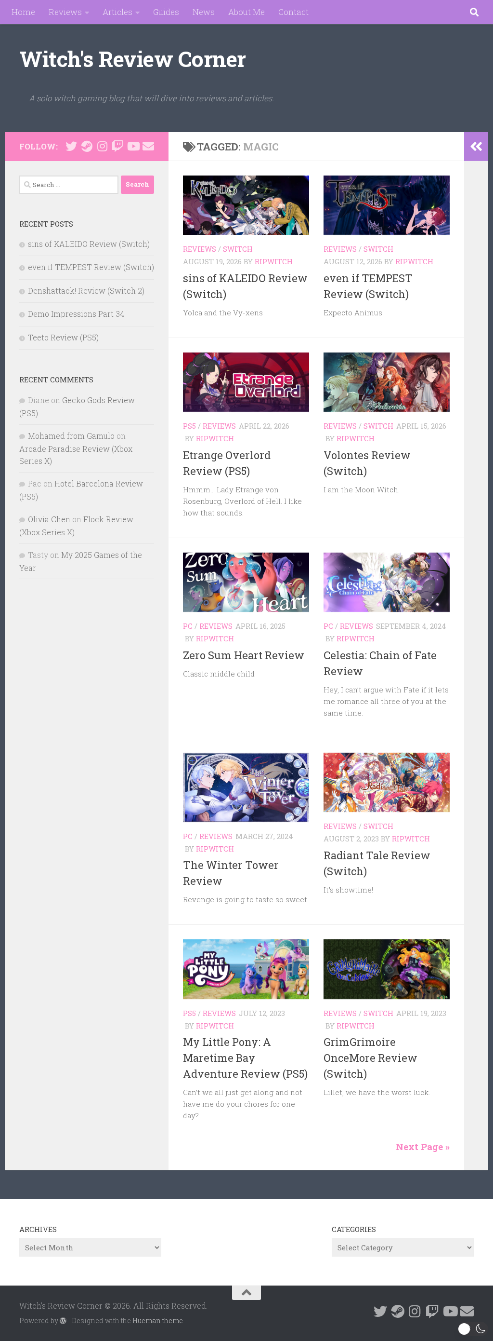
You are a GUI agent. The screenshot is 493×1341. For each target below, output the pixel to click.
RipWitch (274, 261)
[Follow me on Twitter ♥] (71, 146)
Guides (166, 11)
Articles (117, 11)
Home (23, 11)
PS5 (189, 426)
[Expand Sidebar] (476, 146)
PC (188, 626)
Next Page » (423, 1146)
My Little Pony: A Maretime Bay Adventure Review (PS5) (245, 1058)
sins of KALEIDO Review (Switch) (89, 244)
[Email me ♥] (148, 146)
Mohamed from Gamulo (71, 436)
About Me (246, 11)
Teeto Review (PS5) (63, 337)
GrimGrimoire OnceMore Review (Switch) (370, 1058)
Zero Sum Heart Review (243, 655)
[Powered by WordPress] (63, 1320)
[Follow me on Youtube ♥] (133, 146)
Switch (238, 249)
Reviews (65, 11)
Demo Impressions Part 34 (76, 314)
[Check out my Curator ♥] (86, 146)
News (204, 11)
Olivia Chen (49, 519)
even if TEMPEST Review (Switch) (91, 267)
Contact (293, 11)
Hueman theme (157, 1320)
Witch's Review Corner (132, 58)
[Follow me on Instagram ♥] (102, 146)
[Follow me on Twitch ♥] (117, 146)
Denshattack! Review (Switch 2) (86, 290)
